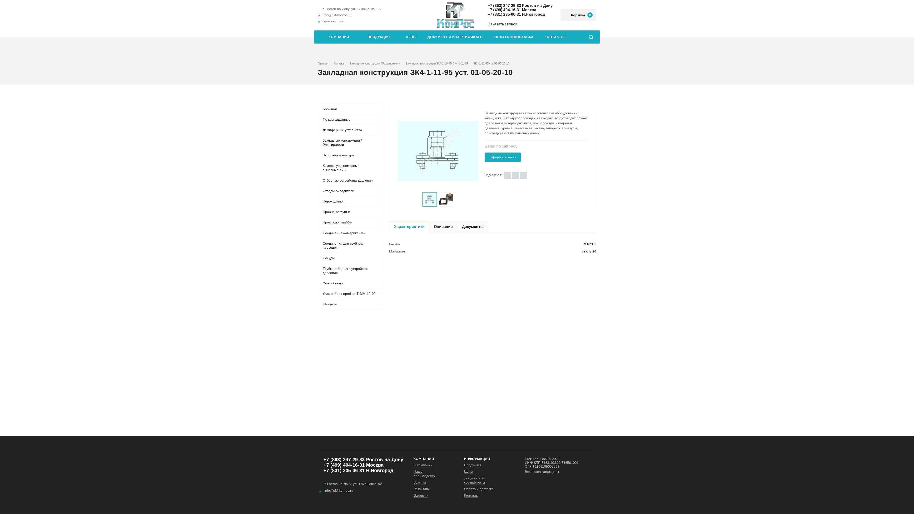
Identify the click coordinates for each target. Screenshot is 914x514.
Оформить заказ (503, 157)
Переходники (333, 201)
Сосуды (329, 258)
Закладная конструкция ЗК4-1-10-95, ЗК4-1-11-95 (437, 63)
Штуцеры (330, 304)
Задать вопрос (332, 21)
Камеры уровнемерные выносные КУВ (341, 168)
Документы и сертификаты (455, 37)
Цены (411, 37)
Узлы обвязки (333, 283)
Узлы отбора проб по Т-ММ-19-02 (349, 294)
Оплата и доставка (513, 37)
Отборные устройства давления (348, 180)
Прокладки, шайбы (337, 222)
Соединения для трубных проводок (343, 246)
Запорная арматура (338, 155)
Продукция (379, 37)
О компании (423, 465)
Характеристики (409, 227)
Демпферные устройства (342, 130)
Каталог (339, 63)
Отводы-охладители (338, 191)
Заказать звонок (502, 24)
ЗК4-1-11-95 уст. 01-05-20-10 (491, 63)
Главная (323, 63)
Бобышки (330, 109)
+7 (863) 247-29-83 (504, 6)
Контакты (555, 37)
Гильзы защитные (336, 119)
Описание (443, 227)
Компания (338, 37)
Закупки (420, 482)
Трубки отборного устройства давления (345, 271)
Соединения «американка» (344, 233)
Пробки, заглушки (336, 212)
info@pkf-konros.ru (337, 15)
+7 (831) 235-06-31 (504, 14)
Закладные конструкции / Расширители (375, 63)
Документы (473, 227)
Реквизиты (422, 489)
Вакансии (421, 495)
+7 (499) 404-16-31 (504, 10)
